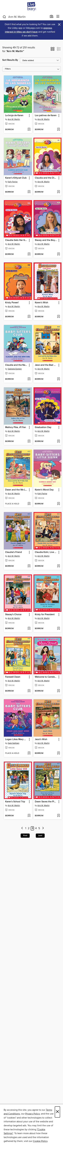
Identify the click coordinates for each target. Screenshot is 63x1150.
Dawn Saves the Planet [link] (46, 801)
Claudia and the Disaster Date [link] (46, 178)
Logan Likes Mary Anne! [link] (16, 739)
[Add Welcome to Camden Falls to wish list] (58, 691)
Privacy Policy (32, 1113)
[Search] (4, 16)
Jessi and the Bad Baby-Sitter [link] (46, 365)
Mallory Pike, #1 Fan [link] (15, 427)
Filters (8, 69)
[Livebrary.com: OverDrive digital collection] (31, 6)
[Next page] (43, 828)
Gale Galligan (13, 743)
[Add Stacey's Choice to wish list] (29, 629)
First (25, 835)
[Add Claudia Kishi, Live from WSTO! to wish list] (58, 566)
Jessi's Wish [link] (41, 739)
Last (40, 835)
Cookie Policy (40, 1141)
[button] (52, 49)
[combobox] (25, 17)
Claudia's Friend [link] (13, 552)
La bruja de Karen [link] (14, 115)
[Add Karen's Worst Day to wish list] (58, 504)
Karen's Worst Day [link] (44, 489)
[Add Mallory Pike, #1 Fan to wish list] (29, 441)
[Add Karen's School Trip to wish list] (29, 816)
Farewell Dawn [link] (12, 677)
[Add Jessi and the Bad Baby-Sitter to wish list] (58, 379)
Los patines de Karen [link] (46, 115)
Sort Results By (10, 60)
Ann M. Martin (14, 119)
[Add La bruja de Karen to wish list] (29, 130)
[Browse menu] (58, 17)
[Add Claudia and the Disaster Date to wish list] (58, 192)
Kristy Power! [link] (12, 302)
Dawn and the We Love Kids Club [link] (16, 489)
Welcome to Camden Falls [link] (46, 677)
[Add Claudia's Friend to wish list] (29, 566)
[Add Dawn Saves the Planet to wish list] (58, 816)
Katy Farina (12, 182)
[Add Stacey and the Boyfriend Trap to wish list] (58, 254)
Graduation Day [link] (43, 427)
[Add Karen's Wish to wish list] (58, 317)
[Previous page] (22, 828)
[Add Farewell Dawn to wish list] (29, 691)
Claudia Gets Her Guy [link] (16, 240)
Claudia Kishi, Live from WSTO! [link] (46, 552)
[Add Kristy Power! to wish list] (29, 317)
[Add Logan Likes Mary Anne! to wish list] (29, 753)
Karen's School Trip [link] (15, 801)
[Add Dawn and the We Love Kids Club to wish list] (29, 504)
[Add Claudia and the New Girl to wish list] (29, 379)
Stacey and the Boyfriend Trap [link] (46, 240)
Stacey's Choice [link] (13, 614)
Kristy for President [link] (45, 614)
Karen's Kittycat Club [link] (16, 178)
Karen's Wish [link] (41, 302)
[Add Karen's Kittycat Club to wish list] (29, 192)
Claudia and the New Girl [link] (16, 365)
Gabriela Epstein (15, 369)
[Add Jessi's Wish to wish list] (58, 753)
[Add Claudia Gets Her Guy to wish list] (29, 254)
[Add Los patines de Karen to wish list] (58, 130)
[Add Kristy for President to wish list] (58, 629)
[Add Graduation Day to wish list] (58, 441)
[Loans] (51, 17)
